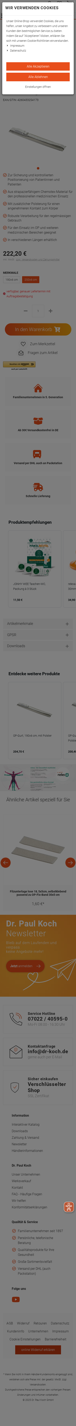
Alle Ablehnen (38, 77)
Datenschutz (18, 50)
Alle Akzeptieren (38, 66)
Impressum (17, 45)
